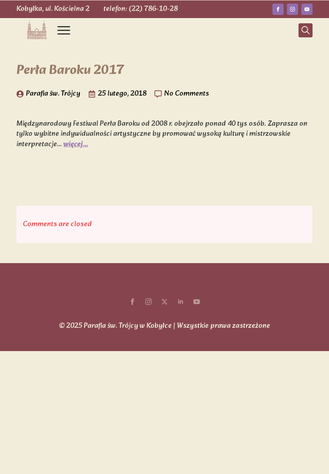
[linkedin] (180, 301)
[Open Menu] (63, 30)
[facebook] (278, 9)
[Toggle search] (306, 30)
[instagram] (292, 9)
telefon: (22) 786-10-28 (141, 9)
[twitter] (164, 301)
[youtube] (307, 9)
